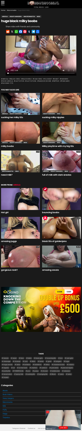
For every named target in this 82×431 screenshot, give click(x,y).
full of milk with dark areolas (56, 174)
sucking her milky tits (12, 117)
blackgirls (27, 79)
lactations (31, 81)
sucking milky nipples (53, 117)
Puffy (5, 410)
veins (62, 374)
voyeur (6, 377)
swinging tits (43, 374)
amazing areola (50, 269)
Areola (5, 114)
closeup (48, 79)
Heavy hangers (16, 114)
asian (14, 358)
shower (45, 371)
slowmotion (8, 374)
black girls (15, 79)
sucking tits (8, 83)
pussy (36, 371)
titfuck (54, 374)
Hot (45, 218)
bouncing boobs (50, 212)
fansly (41, 361)
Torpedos (6, 417)
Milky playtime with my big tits (58, 146)
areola (5, 79)
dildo (33, 361)
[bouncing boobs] (61, 199)
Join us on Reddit (43, 428)
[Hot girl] (20, 199)
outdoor (44, 368)
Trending (45, 189)
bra (61, 358)
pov (28, 371)
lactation (19, 81)
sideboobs (56, 371)
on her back (23, 368)
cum (26, 361)
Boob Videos (7, 394)
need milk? (6, 174)
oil (14, 368)
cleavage (7, 361)
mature (71, 365)
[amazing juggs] (20, 228)
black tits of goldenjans (54, 241)
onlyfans (34, 368)
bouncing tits (51, 358)
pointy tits (7, 371)
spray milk (19, 374)
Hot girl (4, 212)
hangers (64, 79)
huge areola (8, 81)
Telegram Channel (18, 428)
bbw (22, 358)
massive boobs (45, 81)
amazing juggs (9, 241)
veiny (69, 374)
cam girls (38, 79)
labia (18, 365)
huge (67, 361)
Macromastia (7, 171)
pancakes (66, 81)
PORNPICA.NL (18, 371)
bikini (29, 358)
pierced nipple (67, 368)
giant (56, 79)
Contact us (31, 428)
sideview (67, 371)
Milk (25, 114)
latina (47, 365)
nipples (56, 81)
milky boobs (7, 146)
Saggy (5, 414)
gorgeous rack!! (9, 269)
